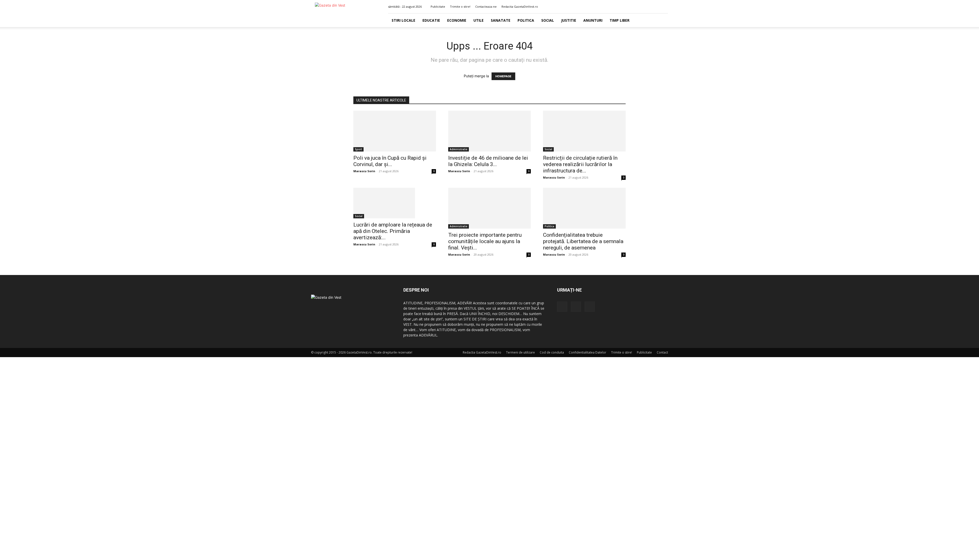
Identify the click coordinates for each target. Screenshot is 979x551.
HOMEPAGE (503, 76)
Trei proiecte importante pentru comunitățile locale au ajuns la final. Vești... (485, 241)
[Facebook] (647, 6)
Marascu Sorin (364, 171)
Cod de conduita (552, 352)
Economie (456, 20)
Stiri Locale (403, 20)
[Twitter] (656, 6)
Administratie (458, 149)
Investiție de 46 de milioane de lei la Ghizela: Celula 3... (488, 161)
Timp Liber (619, 20)
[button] (639, 6)
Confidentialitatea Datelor (587, 352)
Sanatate (500, 20)
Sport (358, 149)
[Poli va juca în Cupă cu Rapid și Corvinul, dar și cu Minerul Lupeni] (394, 131)
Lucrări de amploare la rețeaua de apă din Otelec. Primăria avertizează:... (392, 231)
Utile (478, 20)
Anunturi (592, 20)
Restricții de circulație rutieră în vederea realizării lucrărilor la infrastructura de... (580, 164)
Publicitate (438, 6)
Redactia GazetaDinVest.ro (519, 6)
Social (547, 20)
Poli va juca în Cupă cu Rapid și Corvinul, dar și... (390, 161)
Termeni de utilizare (520, 352)
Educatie (431, 20)
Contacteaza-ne (486, 6)
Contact (662, 352)
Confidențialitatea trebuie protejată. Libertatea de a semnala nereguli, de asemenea (583, 241)
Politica (526, 20)
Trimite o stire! (460, 6)
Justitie (568, 20)
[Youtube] (664, 6)
